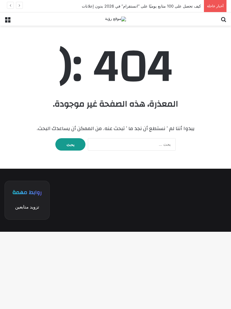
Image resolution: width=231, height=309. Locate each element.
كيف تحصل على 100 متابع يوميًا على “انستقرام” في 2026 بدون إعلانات (141, 6)
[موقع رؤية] (115, 19)
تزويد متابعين (27, 207)
